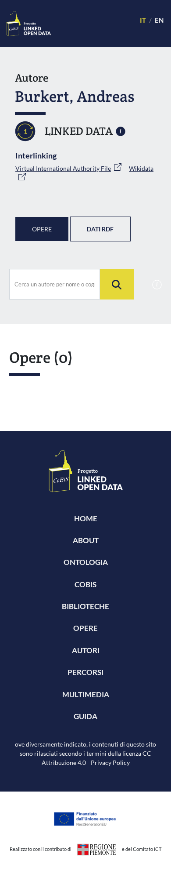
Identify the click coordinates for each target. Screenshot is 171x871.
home (85, 518)
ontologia (86, 562)
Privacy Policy (110, 762)
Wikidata (141, 168)
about (86, 540)
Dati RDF (100, 229)
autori (86, 650)
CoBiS (85, 584)
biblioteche (85, 606)
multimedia (85, 694)
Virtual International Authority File (63, 168)
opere (85, 628)
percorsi (85, 672)
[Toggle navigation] (91, 23)
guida (85, 716)
